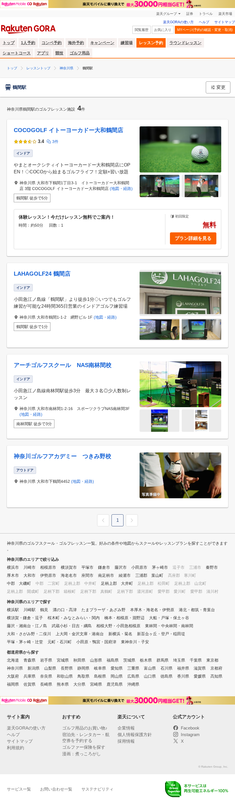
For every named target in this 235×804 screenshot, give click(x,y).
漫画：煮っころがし (81, 753)
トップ (9, 42)
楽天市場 (225, 14)
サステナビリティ (97, 789)
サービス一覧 (19, 789)
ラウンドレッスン (185, 42)
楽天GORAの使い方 (178, 22)
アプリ (43, 53)
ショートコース (17, 53)
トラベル (206, 14)
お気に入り (162, 30)
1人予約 (28, 42)
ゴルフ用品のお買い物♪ (84, 727)
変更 (221, 87)
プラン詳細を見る (193, 238)
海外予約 (76, 42)
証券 (189, 14)
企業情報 (126, 727)
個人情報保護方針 (134, 734)
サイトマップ (224, 22)
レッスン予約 (151, 42)
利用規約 (15, 747)
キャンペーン (102, 42)
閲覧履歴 (141, 30)
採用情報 (126, 741)
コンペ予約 (52, 42)
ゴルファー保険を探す (83, 747)
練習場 (127, 42)
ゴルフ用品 (80, 53)
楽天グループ (166, 14)
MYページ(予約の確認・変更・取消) (205, 30)
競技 (59, 53)
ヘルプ (204, 22)
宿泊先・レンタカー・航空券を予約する (85, 737)
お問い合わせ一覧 (56, 789)
